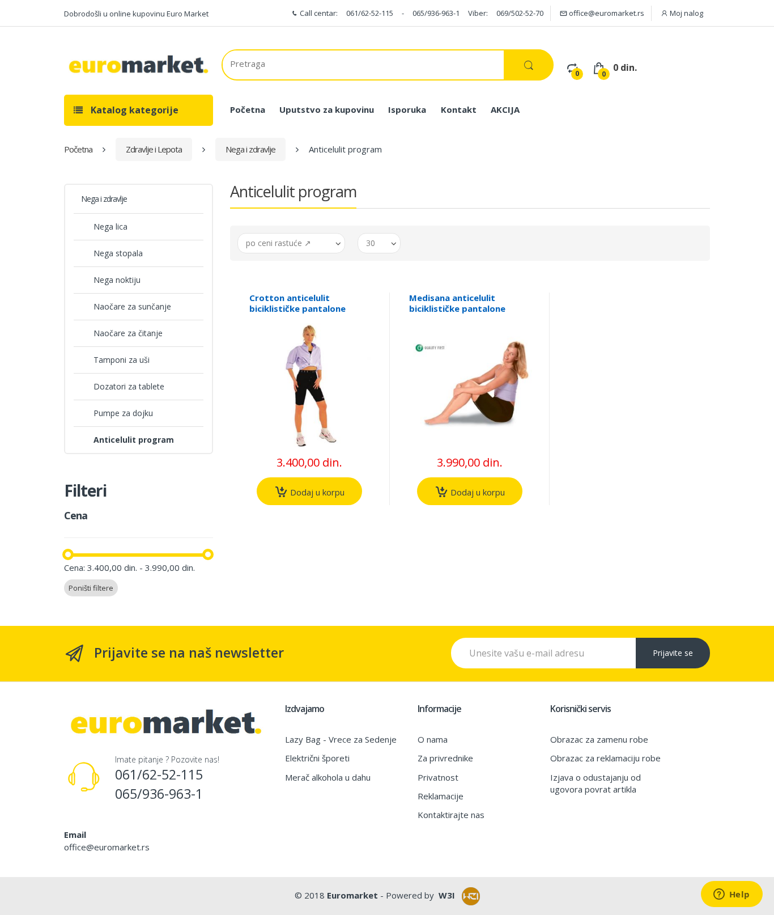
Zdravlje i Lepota (154, 149)
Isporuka (407, 109)
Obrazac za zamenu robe (599, 739)
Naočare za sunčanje (132, 306)
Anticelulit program (133, 439)
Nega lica (110, 226)
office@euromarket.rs (605, 13)
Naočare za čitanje (128, 333)
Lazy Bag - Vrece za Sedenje (341, 739)
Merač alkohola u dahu (328, 777)
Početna (247, 109)
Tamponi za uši (121, 359)
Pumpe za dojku (123, 413)
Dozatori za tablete (128, 386)
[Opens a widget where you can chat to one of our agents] (731, 895)
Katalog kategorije (133, 110)
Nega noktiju (117, 279)
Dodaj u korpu (316, 492)
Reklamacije (440, 796)
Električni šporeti (317, 758)
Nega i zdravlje (250, 149)
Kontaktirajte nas (451, 814)
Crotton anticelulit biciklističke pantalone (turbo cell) (297, 308)
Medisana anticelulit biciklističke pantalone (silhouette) (457, 308)
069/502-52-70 (519, 13)
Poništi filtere (91, 588)
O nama (433, 739)
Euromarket (352, 895)
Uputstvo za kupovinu (326, 109)
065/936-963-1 (436, 13)
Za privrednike (445, 758)
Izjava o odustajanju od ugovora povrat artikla (595, 783)
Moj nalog (685, 13)
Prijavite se (673, 652)
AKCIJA (505, 109)
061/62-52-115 (369, 13)
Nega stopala (118, 253)
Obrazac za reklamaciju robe (605, 758)
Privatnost (438, 777)
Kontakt (459, 109)
